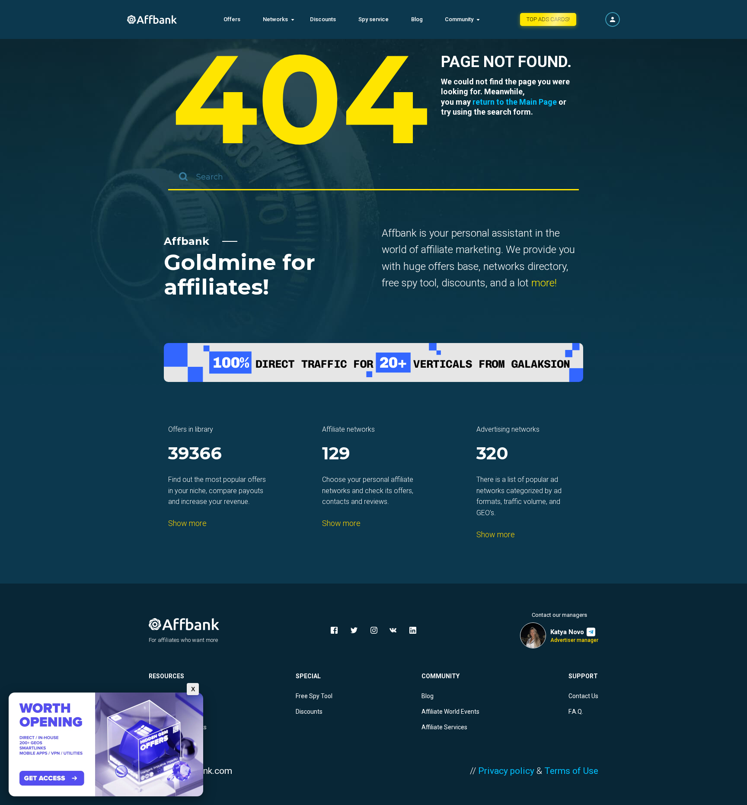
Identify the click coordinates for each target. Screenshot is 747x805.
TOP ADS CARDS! (548, 19)
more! (544, 283)
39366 (195, 454)
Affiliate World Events (450, 712)
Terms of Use (571, 771)
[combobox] (373, 177)
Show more (187, 523)
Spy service (373, 19)
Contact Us (583, 696)
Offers (231, 19)
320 (492, 454)
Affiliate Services (444, 727)
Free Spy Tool (314, 696)
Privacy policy (506, 771)
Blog (417, 19)
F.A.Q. (575, 712)
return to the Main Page (514, 101)
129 (336, 454)
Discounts (323, 19)
